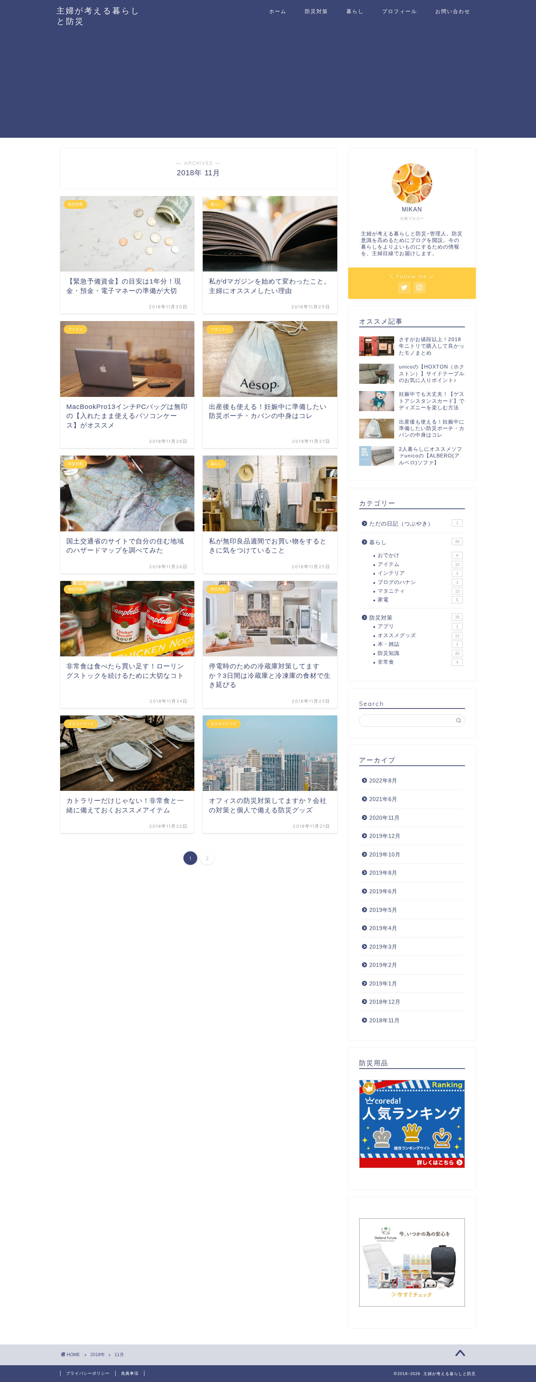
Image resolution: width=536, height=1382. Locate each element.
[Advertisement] (268, 87)
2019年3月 (383, 947)
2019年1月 (383, 983)
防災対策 (316, 11)
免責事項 (130, 1373)
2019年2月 (383, 965)
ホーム (278, 11)
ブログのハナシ (418, 582)
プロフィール (399, 11)
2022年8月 (383, 780)
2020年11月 (384, 818)
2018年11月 (384, 1020)
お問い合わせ (452, 11)
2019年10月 (385, 854)
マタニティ (418, 591)
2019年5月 (383, 910)
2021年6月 (383, 799)
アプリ (418, 626)
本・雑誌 (418, 644)
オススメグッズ (418, 635)
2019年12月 (385, 836)
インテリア (418, 573)
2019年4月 (383, 928)
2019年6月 (383, 891)
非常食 (418, 662)
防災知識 (418, 653)
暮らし (355, 11)
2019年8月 (383, 873)
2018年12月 (385, 1002)
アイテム (418, 564)
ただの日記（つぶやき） (413, 523)
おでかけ (418, 555)
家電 (418, 599)
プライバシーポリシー (88, 1373)
